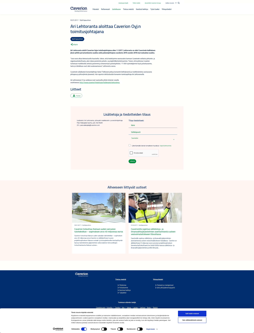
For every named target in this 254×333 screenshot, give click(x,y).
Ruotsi (155, 307)
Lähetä (132, 161)
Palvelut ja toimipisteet (165, 285)
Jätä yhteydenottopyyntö (166, 287)
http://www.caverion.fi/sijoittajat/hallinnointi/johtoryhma (100, 82)
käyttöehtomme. (166, 145)
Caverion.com (100, 307)
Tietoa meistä (128, 9)
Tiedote (78, 96)
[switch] (104, 329)
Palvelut (96, 9)
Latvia (135, 307)
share (75, 44)
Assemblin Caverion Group (153, 3)
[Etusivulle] (78, 9)
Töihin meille (136, 3)
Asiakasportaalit (123, 3)
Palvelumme (123, 287)
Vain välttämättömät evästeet (192, 320)
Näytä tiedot (150, 329)
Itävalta (109, 307)
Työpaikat (122, 292)
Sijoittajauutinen (77, 39)
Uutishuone (116, 9)
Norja (149, 307)
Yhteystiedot (167, 9)
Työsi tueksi (154, 9)
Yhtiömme (122, 285)
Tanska (117, 307)
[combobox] (153, 139)
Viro (123, 307)
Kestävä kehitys (142, 9)
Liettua (142, 307)
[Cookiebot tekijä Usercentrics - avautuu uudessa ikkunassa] (58, 329)
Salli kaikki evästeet (192, 313)
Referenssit (105, 9)
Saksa (129, 307)
